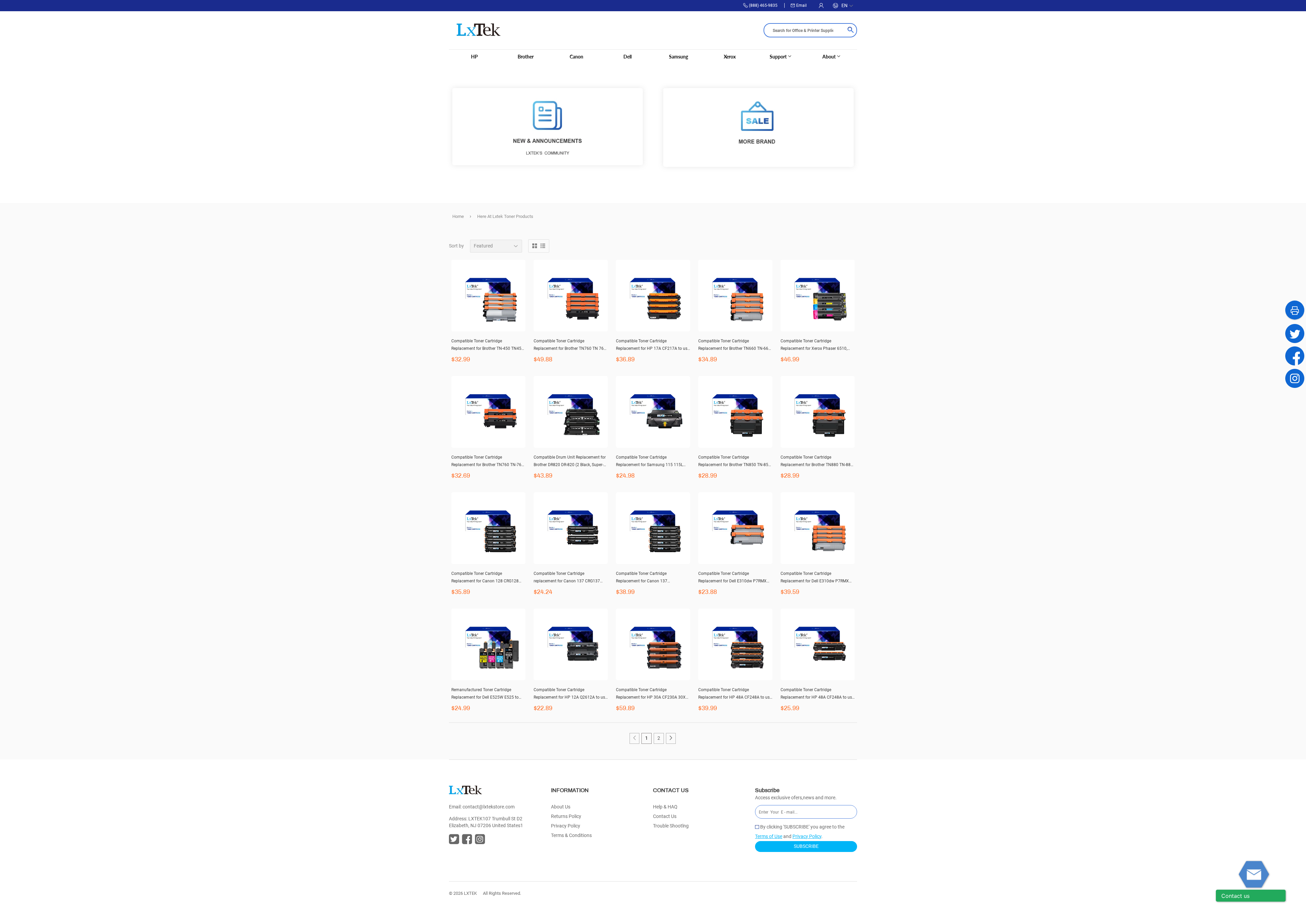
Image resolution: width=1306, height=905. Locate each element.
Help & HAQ (665, 806)
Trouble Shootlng (671, 826)
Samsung (678, 56)
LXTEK (470, 893)
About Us (560, 806)
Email (801, 5)
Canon (576, 56)
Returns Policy (566, 816)
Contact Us (664, 816)
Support (779, 56)
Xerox (730, 56)
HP (474, 56)
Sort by (456, 246)
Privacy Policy (565, 826)
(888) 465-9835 (763, 5)
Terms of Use (768, 836)
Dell (627, 56)
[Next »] (671, 738)
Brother (526, 56)
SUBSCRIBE (806, 846)
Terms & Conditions (571, 835)
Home (458, 216)
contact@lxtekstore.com (489, 806)
